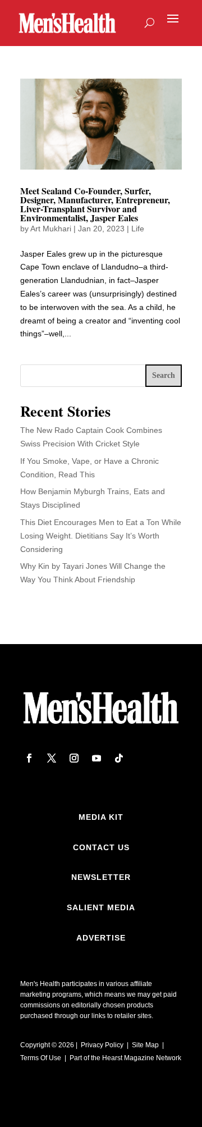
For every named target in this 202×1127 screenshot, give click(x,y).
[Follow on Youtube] (96, 758)
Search (163, 375)
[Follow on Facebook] (29, 758)
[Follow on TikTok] (119, 758)
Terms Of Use (40, 1058)
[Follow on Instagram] (74, 758)
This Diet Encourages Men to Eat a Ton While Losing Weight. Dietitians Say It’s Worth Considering (100, 536)
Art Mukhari (50, 228)
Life (137, 228)
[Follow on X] (52, 758)
